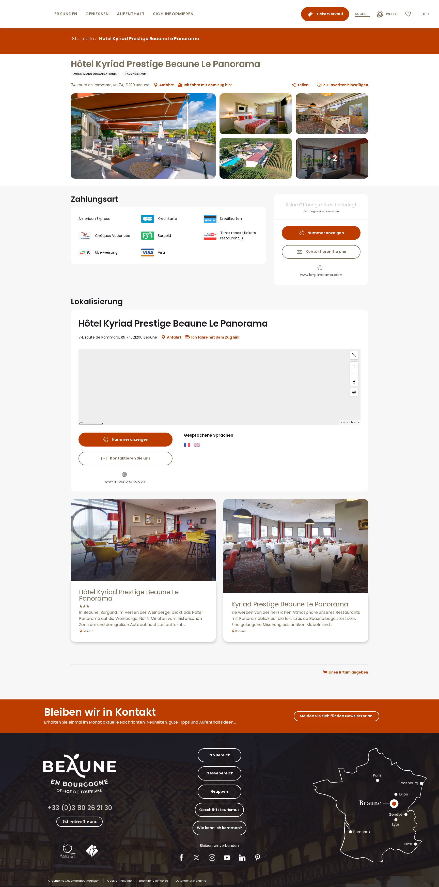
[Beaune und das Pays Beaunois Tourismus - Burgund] (26, 14)
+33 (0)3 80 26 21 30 (79, 807)
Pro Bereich (219, 755)
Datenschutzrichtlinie (191, 881)
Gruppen (219, 791)
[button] (426, 14)
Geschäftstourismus (219, 809)
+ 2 (332, 158)
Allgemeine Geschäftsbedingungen (73, 881)
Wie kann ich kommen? (219, 827)
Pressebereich (219, 773)
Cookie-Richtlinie (119, 881)
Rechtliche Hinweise (153, 881)
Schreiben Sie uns (79, 821)
